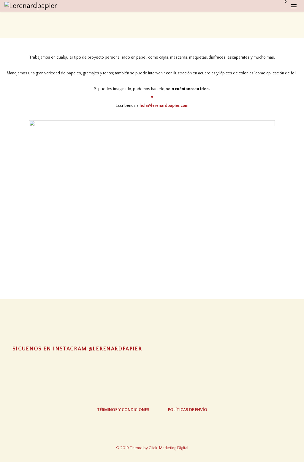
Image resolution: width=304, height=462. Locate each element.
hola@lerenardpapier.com (164, 105)
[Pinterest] (175, 435)
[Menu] (294, 6)
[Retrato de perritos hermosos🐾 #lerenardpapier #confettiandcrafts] (152, 366)
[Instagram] (128, 435)
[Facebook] (152, 435)
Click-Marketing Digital (168, 448)
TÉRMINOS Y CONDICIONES (123, 410)
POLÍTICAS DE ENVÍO (187, 410)
